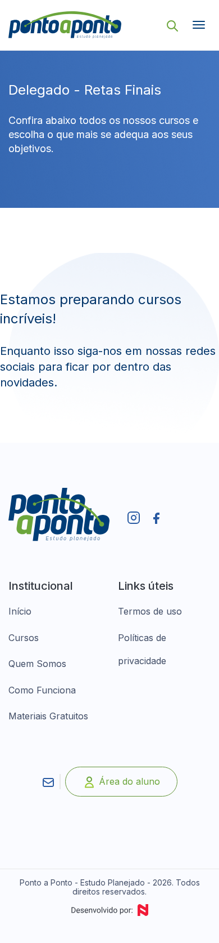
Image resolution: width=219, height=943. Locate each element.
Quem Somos (37, 663)
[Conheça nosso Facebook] (156, 518)
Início (19, 611)
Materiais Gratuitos (48, 716)
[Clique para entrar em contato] (48, 781)
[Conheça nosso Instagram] (133, 517)
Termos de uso (150, 611)
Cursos (23, 637)
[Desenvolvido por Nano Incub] (109, 910)
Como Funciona (42, 690)
